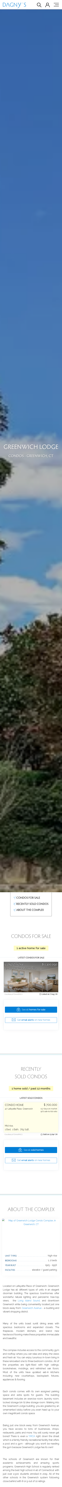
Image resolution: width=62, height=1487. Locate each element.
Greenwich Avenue (32, 1308)
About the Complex (29, 910)
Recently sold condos (31, 904)
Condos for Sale (27, 898)
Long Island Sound (29, 1300)
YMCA (31, 1436)
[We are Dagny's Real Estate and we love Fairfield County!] (14, 6)
